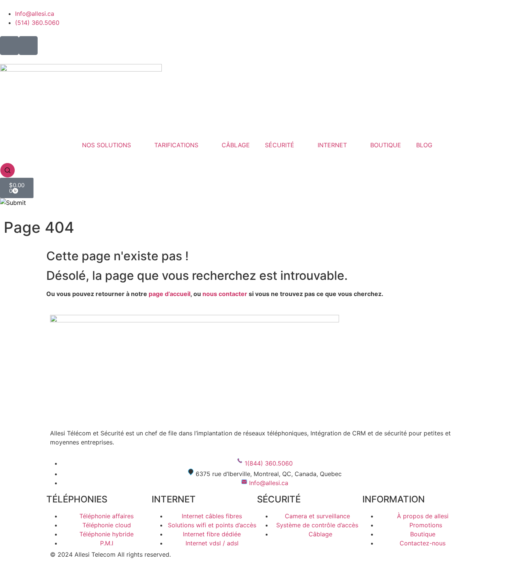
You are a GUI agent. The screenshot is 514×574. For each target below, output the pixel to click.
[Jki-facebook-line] (9, 45)
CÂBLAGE (236, 145)
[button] (7, 169)
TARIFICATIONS (176, 145)
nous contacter (224, 294)
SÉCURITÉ (279, 145)
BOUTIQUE (385, 145)
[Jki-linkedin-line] (28, 45)
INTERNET (332, 145)
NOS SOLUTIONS (106, 145)
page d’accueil (169, 294)
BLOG (424, 145)
